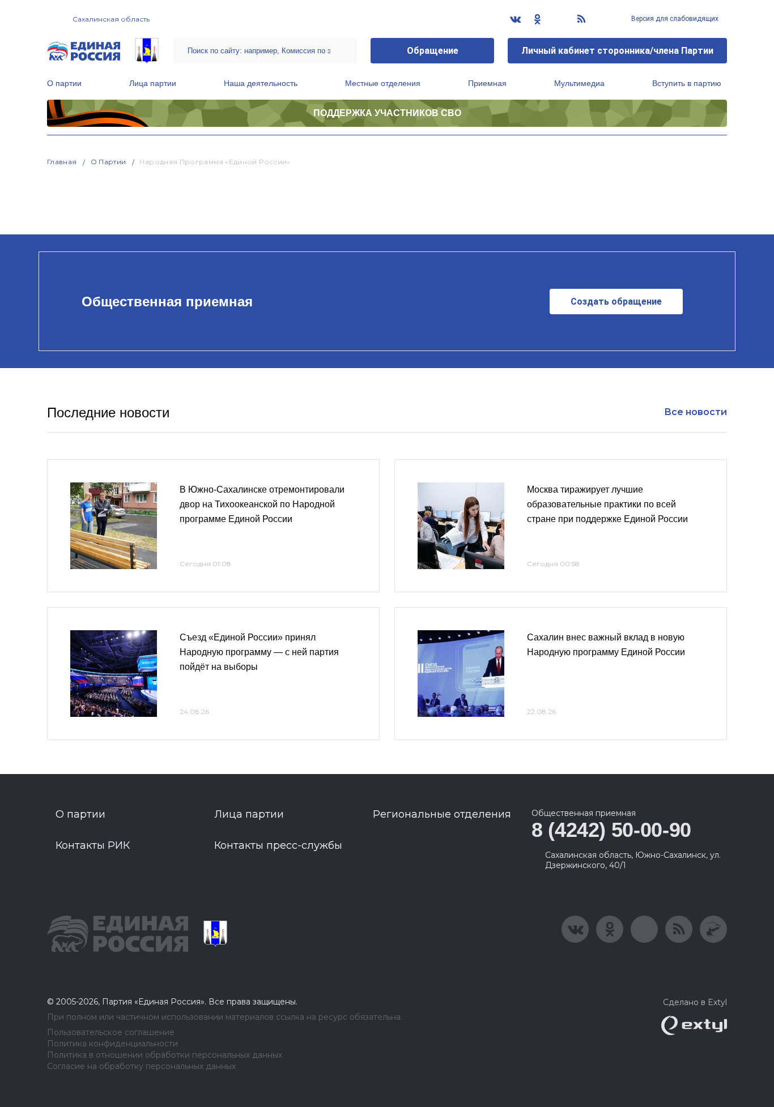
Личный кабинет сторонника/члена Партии (617, 50)
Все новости (695, 412)
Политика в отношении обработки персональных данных (164, 1055)
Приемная (487, 83)
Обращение (432, 50)
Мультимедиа (579, 83)
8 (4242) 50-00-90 (611, 829)
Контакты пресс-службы (278, 845)
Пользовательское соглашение (111, 1032)
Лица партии (152, 83)
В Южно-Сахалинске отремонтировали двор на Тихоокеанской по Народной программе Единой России (262, 504)
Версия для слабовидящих (674, 19)
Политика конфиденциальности (112, 1044)
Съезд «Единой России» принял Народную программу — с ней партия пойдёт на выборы (259, 651)
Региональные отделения (442, 814)
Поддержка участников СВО (387, 113)
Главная (62, 161)
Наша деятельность (260, 83)
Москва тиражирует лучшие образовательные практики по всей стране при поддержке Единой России (607, 504)
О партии (64, 83)
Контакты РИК (93, 845)
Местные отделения (382, 83)
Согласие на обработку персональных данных (141, 1066)
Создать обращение (616, 301)
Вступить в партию (686, 83)
